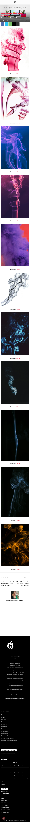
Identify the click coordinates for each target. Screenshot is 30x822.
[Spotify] (18, 705)
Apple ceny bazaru (4, 728)
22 (2, 778)
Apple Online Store (4, 729)
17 (10, 775)
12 (18, 772)
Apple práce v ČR (4, 724)
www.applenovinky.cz (16, 656)
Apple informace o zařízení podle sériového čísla (9, 740)
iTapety (15, 13)
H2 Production (17, 663)
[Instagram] (15, 602)
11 (14, 772)
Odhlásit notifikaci (4, 743)
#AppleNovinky (16, 659)
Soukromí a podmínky (11, 753)
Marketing (3, 15)
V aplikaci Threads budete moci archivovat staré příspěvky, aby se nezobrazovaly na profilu (7, 583)
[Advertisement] (15, 620)
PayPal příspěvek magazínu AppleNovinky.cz (15, 689)
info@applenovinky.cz (15, 694)
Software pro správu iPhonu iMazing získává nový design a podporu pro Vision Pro (22, 582)
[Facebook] (2, 24)
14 (27, 772)
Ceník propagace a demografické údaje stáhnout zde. (15, 698)
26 (18, 778)
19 (18, 775)
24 (10, 778)
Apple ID (2, 715)
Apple (2, 714)
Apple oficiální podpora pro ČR (6, 735)
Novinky (20, 13)
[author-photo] (15, 595)
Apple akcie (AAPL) (4, 731)
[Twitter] (6, 24)
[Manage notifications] (3, 818)
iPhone (2, 13)
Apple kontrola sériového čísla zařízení (7, 738)
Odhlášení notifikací (4, 753)
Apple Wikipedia (3, 721)
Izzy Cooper (18, 665)
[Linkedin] (12, 705)
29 (2, 781)
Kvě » (4, 784)
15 (2, 775)
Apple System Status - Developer (6, 736)
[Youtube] (25, 705)
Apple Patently (3, 719)
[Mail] (15, 705)
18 (14, 775)
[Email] (14, 24)
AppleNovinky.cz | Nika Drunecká (9, 20)
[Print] (18, 24)
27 (22, 778)
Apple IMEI (3, 717)
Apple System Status (4, 733)
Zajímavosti (9, 13)
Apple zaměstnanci (4, 726)
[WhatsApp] (10, 24)
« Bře (2, 784)
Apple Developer (3, 722)
